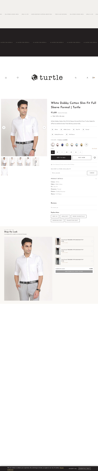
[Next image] (44, 127)
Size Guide (94, 148)
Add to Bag (61, 157)
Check (92, 173)
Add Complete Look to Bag (74, 271)
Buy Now (81, 157)
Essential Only (84, 468)
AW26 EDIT (65, 216)
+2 (86, 144)
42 (71, 152)
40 (66, 152)
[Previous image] (4, 127)
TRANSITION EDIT (72, 220)
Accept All (73, 468)
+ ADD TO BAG (64, 252)
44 (75, 152)
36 (52, 152)
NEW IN (55, 216)
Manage (62, 468)
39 (62, 152)
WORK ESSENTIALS (79, 216)
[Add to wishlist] (94, 157)
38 (57, 152)
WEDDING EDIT (57, 220)
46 (80, 152)
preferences (10, 469)
